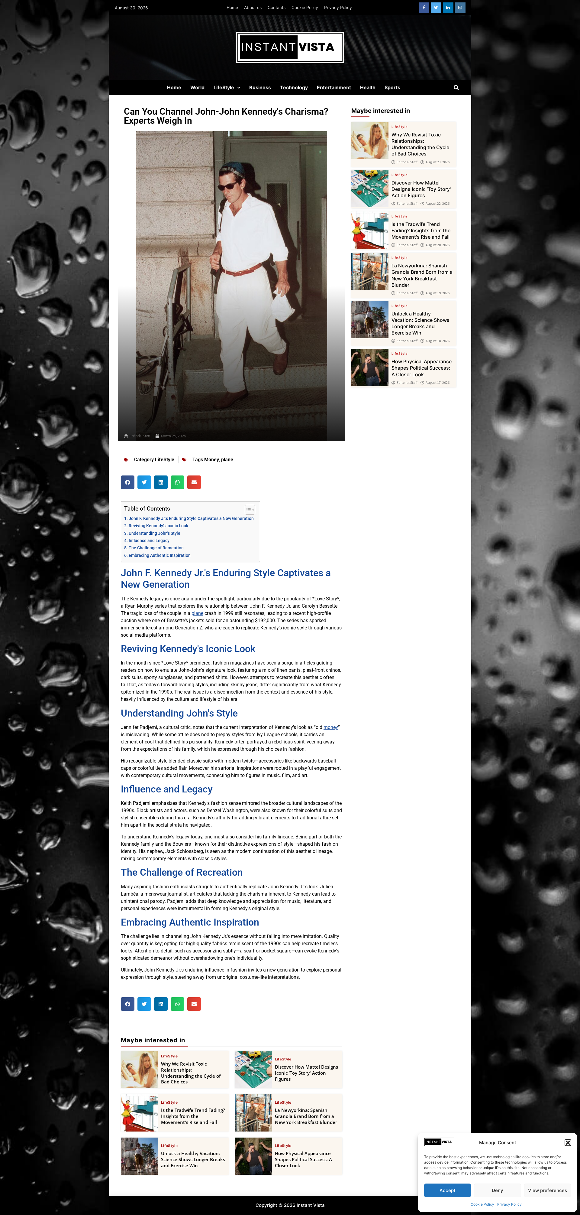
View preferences (547, 1190)
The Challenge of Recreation (156, 547)
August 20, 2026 (438, 245)
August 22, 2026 (438, 203)
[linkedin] (448, 7)
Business (260, 87)
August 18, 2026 (438, 341)
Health (367, 87)
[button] (568, 1143)
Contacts (276, 7)
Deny (497, 1190)
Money (211, 459)
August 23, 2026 (438, 162)
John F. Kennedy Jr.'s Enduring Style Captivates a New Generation (191, 518)
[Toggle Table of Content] (247, 510)
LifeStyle (224, 87)
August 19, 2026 (438, 293)
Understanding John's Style (154, 533)
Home (232, 7)
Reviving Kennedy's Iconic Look (158, 525)
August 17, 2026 (438, 382)
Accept (448, 1190)
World (197, 87)
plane (227, 459)
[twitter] (436, 7)
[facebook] (424, 7)
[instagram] (460, 7)
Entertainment (334, 87)
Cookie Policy (482, 1204)
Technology (294, 87)
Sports (392, 87)
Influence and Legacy (149, 540)
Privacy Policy (509, 1204)
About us (253, 7)
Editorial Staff (407, 162)
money (331, 727)
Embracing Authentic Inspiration (160, 555)
